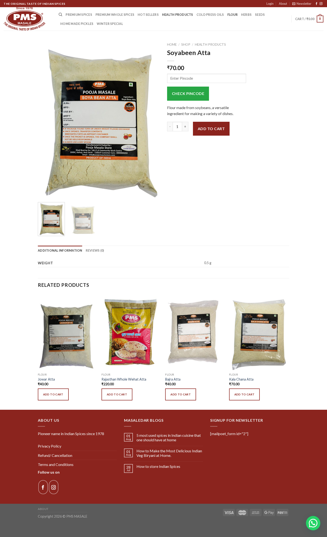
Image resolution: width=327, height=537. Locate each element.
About (283, 4)
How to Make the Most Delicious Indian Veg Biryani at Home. (169, 453)
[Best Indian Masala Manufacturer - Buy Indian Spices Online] (27, 19)
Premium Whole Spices (115, 15)
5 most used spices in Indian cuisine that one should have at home (168, 437)
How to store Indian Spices (158, 466)
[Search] (60, 14)
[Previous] (46, 119)
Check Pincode (188, 93)
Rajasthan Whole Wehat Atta (123, 379)
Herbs (246, 15)
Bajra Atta (172, 379)
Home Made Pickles (76, 24)
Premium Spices (79, 15)
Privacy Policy (49, 446)
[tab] (60, 250)
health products (210, 44)
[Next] (151, 119)
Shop (185, 44)
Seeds (260, 15)
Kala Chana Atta (241, 379)
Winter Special (110, 24)
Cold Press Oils (210, 15)
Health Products (177, 15)
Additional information (60, 250)
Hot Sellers (148, 15)
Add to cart (211, 128)
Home (172, 44)
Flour (232, 15)
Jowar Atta (46, 379)
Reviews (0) (95, 250)
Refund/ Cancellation (55, 455)
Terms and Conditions (55, 464)
